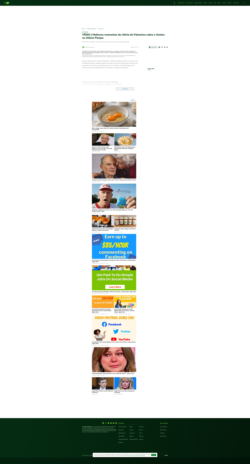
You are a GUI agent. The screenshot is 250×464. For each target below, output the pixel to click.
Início (83, 28)
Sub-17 (141, 433)
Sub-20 (141, 430)
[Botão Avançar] (245, 3)
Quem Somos (163, 430)
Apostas (205, 2)
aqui (116, 82)
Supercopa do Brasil (123, 439)
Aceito (153, 454)
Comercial (162, 433)
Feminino (224, 2)
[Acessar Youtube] (113, 423)
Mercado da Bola (189, 2)
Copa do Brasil (121, 433)
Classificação (236, 2)
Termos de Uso (133, 455)
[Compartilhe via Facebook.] (159, 47)
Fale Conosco (163, 436)
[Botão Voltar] (243, 3)
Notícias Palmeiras (91, 28)
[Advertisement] (125, 17)
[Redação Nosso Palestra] (83, 47)
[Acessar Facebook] (111, 423)
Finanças (141, 436)
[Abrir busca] (174, 3)
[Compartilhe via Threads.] (162, 47)
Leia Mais (125, 88)
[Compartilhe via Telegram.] (164, 47)
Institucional (164, 423)
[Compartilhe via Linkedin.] (167, 47)
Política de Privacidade (140, 455)
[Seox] (166, 455)
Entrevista (229, 2)
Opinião (219, 2)
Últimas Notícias (181, 2)
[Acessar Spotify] (116, 423)
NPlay (215, 2)
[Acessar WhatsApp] (103, 423)
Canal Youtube (163, 426)
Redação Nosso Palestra (89, 47)
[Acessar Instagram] (108, 423)
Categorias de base (198, 2)
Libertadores (121, 436)
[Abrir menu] (4, 2)
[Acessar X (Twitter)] (106, 423)
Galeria (131, 430)
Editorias (121, 423)
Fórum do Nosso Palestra (103, 86)
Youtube (210, 2)
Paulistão (120, 442)
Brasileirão (101, 28)
